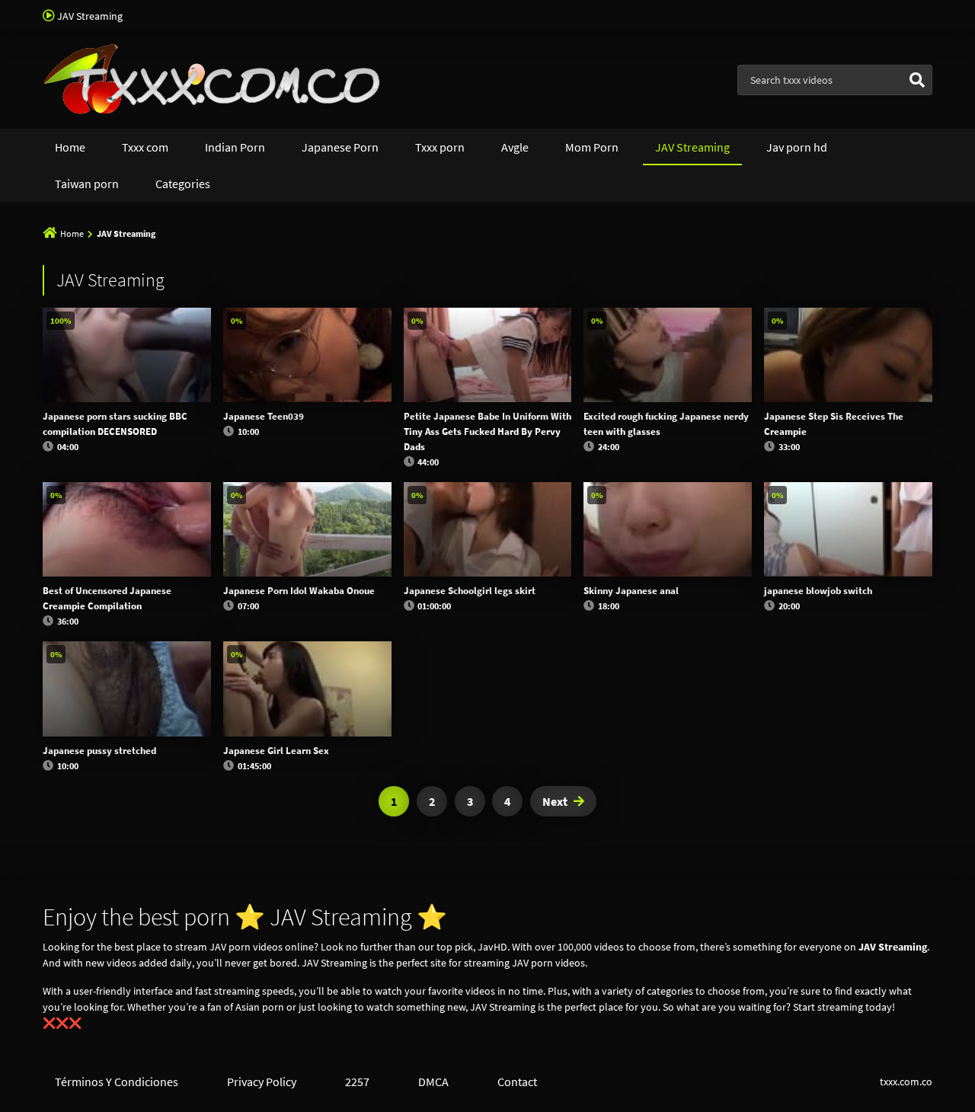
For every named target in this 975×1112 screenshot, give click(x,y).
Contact (517, 1081)
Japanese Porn (340, 147)
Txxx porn (440, 147)
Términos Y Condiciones (116, 1081)
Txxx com (145, 147)
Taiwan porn (87, 183)
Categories (182, 183)
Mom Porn (592, 147)
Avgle (515, 147)
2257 (357, 1081)
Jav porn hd (796, 147)
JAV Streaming (692, 147)
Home (70, 147)
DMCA (433, 1081)
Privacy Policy (261, 1081)
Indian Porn (235, 147)
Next (554, 801)
